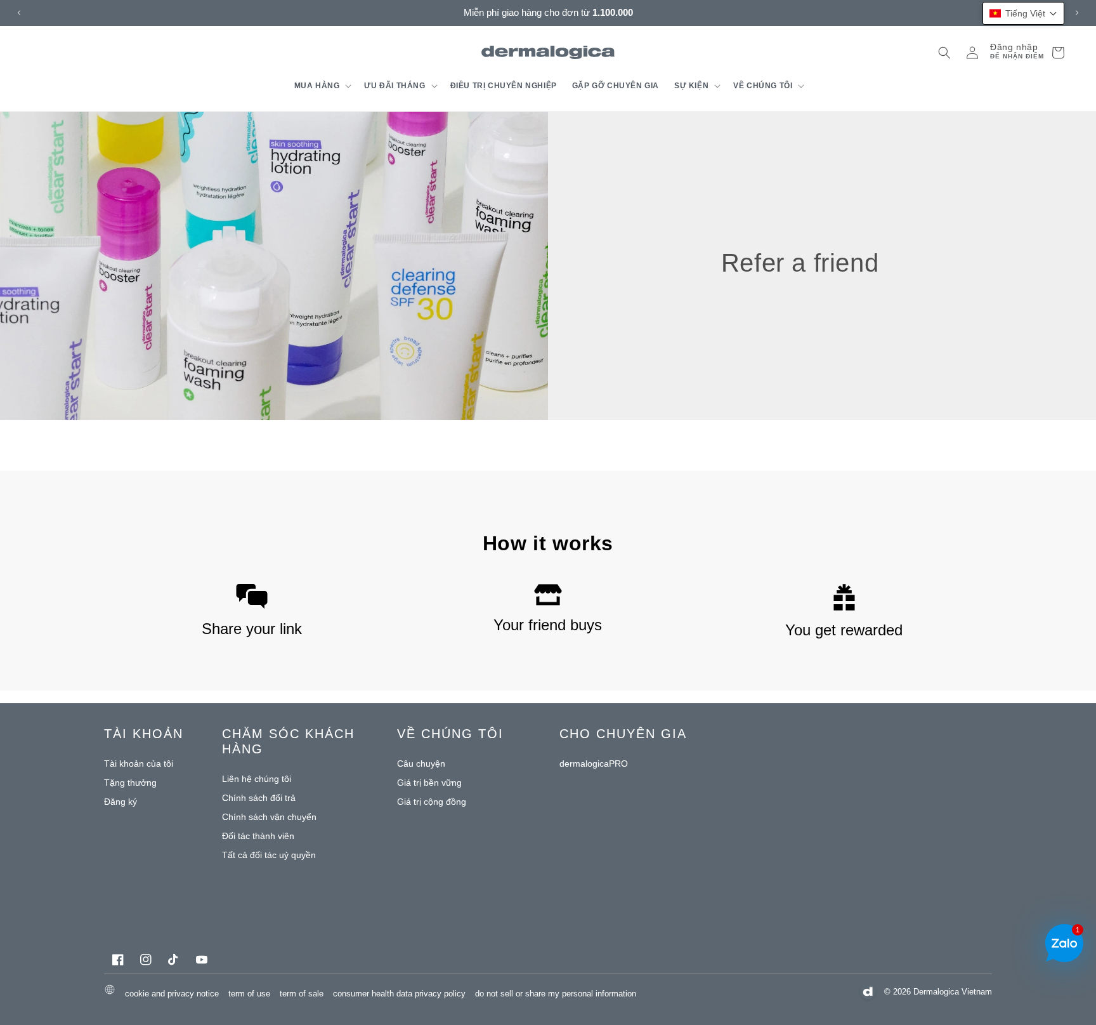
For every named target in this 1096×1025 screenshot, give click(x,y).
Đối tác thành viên (258, 836)
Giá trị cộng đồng (431, 802)
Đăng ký (120, 802)
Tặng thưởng (130, 782)
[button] (322, 85)
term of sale (301, 993)
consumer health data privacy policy (399, 993)
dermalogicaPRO (593, 763)
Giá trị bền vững (429, 782)
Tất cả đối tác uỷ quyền (269, 855)
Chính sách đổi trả (259, 798)
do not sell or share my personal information (555, 993)
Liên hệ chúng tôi (256, 779)
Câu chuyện (421, 763)
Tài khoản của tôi (138, 763)
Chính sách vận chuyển (269, 817)
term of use (249, 993)
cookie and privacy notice (172, 993)
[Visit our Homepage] (548, 52)
